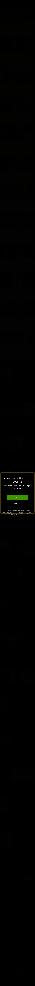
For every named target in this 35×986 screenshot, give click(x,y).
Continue (18, 497)
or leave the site (17, 504)
